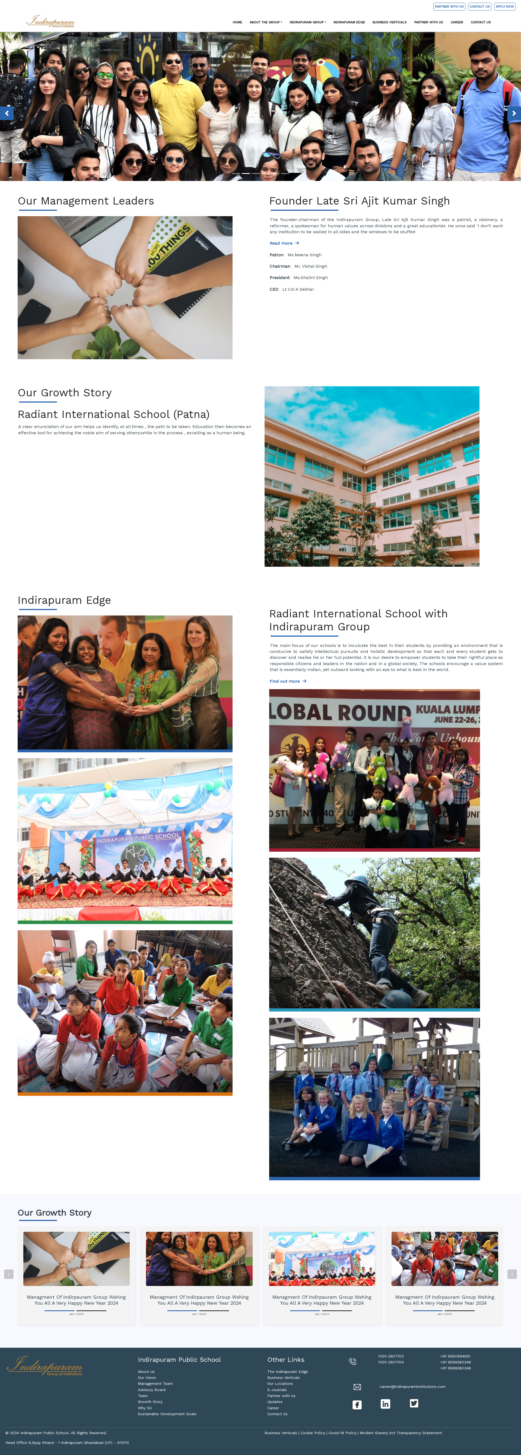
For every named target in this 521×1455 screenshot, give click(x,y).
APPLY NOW (505, 6)
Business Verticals (390, 22)
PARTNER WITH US (449, 6)
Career (457, 22)
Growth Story (150, 1401)
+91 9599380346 (455, 1362)
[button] (7, 113)
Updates (274, 1401)
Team (143, 1396)
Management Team (155, 1383)
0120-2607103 (391, 1356)
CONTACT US (480, 6)
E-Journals (277, 1390)
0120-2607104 (391, 1362)
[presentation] (9, 1274)
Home (237, 22)
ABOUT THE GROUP (265, 22)
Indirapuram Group (307, 22)
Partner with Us (428, 22)
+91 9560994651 (455, 1356)
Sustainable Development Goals (167, 1414)
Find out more (43, 659)
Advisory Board (152, 1390)
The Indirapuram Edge (287, 1371)
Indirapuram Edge (349, 22)
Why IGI (145, 1408)
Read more (282, 243)
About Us (146, 1371)
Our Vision (147, 1377)
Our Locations (280, 1383)
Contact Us (481, 22)
